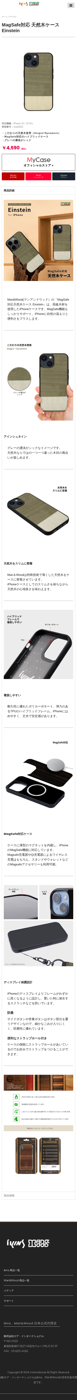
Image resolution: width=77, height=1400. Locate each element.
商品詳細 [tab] (9, 190)
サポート (9, 1300)
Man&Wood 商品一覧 (16, 1280)
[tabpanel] (38, 693)
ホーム (5, 16)
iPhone (12, 16)
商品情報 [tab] (9, 1195)
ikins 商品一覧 (12, 1270)
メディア (9, 1290)
